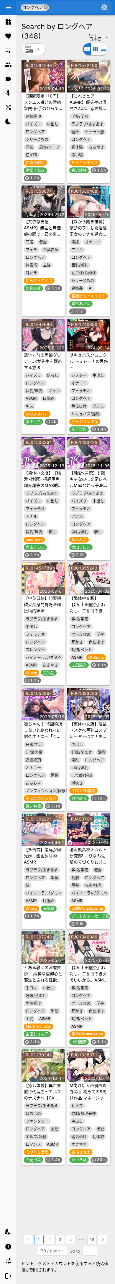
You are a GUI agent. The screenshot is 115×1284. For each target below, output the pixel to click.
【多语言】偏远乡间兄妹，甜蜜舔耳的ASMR (42, 855)
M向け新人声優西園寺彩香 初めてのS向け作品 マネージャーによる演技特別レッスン (89, 1098)
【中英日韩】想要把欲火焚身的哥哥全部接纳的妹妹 (42, 604)
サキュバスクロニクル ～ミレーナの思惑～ (89, 361)
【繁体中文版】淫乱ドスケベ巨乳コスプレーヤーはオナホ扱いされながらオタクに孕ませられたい (88, 736)
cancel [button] (46, 7)
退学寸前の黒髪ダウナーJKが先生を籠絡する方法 (43, 361)
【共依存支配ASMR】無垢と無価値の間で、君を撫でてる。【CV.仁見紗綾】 (42, 234)
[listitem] (8, 22)
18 (92, 1239)
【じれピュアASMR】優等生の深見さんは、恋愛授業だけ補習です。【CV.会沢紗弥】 (88, 108)
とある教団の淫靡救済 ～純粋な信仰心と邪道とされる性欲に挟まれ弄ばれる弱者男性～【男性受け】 (43, 980)
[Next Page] (102, 1239)
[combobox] (74, 7)
